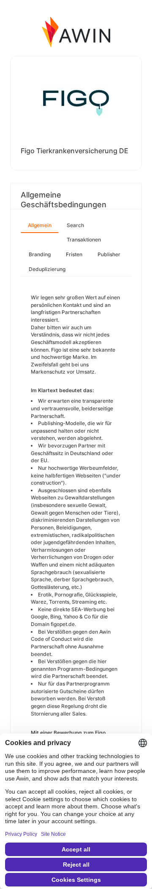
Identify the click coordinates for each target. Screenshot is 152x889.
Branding (40, 254)
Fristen (74, 254)
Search (75, 225)
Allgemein (40, 225)
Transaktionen (84, 239)
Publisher (109, 254)
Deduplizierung (47, 269)
